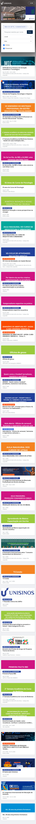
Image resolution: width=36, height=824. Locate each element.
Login (31, 3)
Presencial (8, 48)
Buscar (29, 32)
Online (7, 45)
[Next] (30, 27)
